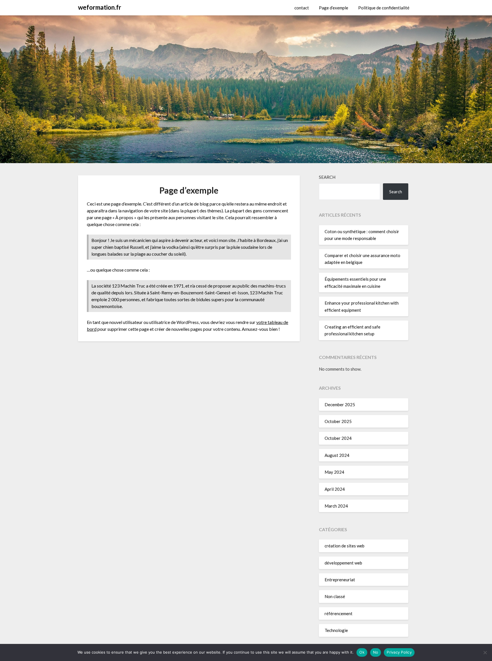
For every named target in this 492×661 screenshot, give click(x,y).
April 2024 (335, 489)
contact (301, 7)
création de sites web (344, 545)
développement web (343, 562)
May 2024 (334, 472)
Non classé (335, 596)
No (375, 652)
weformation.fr (99, 7)
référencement (338, 613)
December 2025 (340, 404)
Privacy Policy (399, 652)
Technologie (336, 630)
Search (327, 177)
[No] (485, 652)
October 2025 (338, 421)
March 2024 (336, 505)
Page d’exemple (333, 7)
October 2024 (338, 438)
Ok (361, 652)
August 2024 (337, 455)
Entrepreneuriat (340, 579)
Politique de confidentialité (383, 7)
